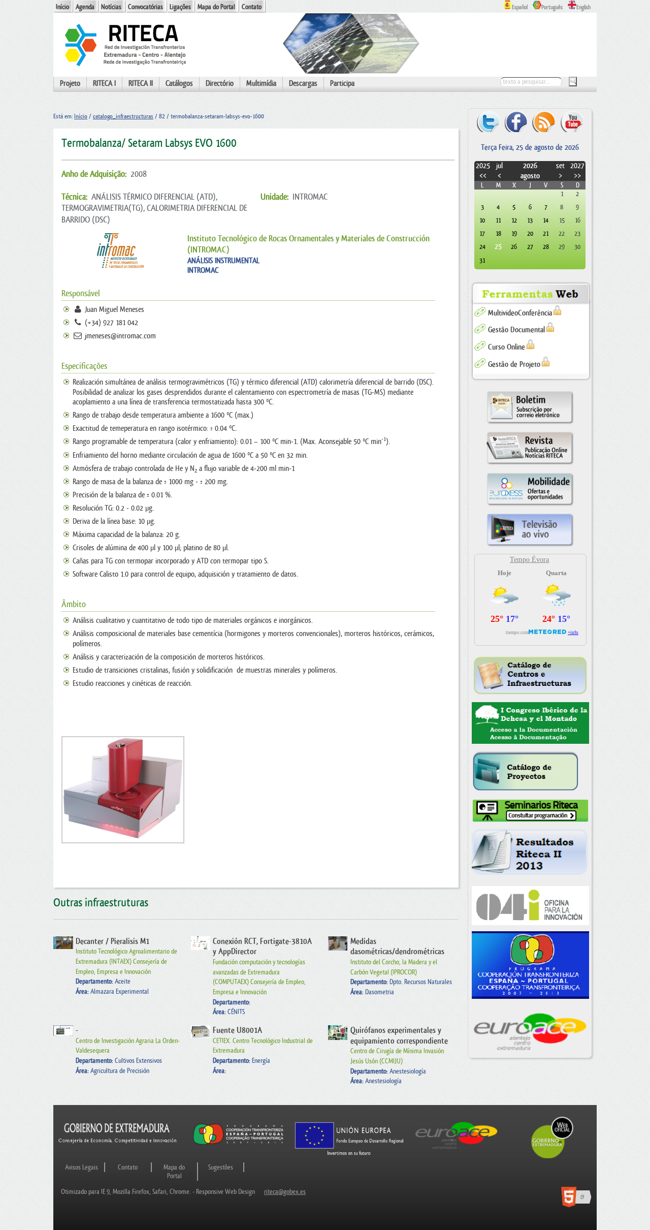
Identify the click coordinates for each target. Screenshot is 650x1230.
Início (62, 7)
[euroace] (530, 1030)
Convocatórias (145, 7)
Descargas (303, 83)
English (583, 7)
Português (552, 7)
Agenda (85, 7)
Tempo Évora (529, 559)
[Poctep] (530, 965)
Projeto (70, 83)
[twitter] (488, 121)
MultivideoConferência (520, 313)
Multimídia (261, 83)
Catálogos (179, 83)
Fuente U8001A (237, 1030)
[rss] (543, 121)
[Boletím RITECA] (529, 423)
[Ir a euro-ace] (456, 1150)
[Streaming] (529, 546)
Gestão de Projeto (514, 364)
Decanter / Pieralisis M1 (112, 941)
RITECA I (104, 83)
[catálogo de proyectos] (530, 771)
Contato (252, 7)
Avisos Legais (81, 1167)
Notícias (111, 7)
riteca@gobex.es (285, 1191)
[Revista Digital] (529, 464)
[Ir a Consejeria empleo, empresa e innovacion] (117, 1150)
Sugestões (220, 1167)
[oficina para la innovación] (530, 906)
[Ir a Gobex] (552, 1157)
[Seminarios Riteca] (530, 811)
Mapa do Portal (216, 7)
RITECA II (140, 83)
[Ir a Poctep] (238, 1144)
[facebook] (516, 121)
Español (520, 7)
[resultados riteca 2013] (530, 854)
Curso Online (506, 347)
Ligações (180, 7)
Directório (220, 83)
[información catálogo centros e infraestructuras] (530, 675)
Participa (342, 83)
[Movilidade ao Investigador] (529, 505)
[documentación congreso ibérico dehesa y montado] (530, 723)
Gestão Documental (516, 330)
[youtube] (571, 121)
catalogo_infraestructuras (123, 116)
